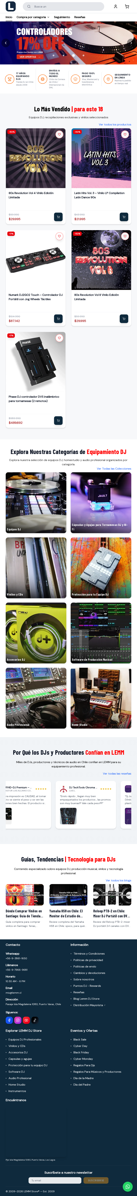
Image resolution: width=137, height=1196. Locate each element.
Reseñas (79, 17)
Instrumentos (17, 1091)
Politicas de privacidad (88, 960)
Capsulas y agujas (20, 1059)
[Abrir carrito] (127, 6)
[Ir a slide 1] (53, 55)
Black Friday (81, 1052)
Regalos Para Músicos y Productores (97, 1072)
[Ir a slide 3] (73, 55)
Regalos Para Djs (84, 1065)
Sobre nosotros (83, 979)
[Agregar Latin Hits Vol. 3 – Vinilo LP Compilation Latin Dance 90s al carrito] (124, 217)
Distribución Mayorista (89, 1005)
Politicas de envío (84, 966)
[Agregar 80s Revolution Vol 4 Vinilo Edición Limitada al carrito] (58, 217)
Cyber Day (80, 1046)
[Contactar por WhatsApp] (128, 1187)
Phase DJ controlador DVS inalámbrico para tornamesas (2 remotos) (34, 399)
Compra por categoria (31, 17)
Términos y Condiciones (89, 953)
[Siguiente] (131, 43)
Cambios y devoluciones (89, 973)
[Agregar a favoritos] (59, 134)
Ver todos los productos (115, 124)
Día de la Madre (83, 1078)
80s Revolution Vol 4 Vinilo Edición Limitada (31, 195)
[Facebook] (9, 1020)
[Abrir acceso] (115, 6)
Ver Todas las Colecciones (114, 468)
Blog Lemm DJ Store (86, 999)
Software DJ (17, 1072)
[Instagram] (17, 1020)
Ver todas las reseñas (117, 773)
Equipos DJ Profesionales (25, 1039)
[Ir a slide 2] (63, 55)
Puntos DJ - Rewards (87, 986)
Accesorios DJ (18, 1052)
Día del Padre (82, 1084)
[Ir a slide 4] (83, 55)
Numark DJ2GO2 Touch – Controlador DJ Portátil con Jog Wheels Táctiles (36, 297)
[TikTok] (35, 1020)
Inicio (9, 17)
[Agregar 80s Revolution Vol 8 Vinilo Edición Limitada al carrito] (124, 318)
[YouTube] (26, 1020)
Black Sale (79, 1039)
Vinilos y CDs (17, 1046)
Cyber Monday (83, 1059)
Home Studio (17, 1084)
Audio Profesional (20, 1078)
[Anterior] (5, 43)
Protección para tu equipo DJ (28, 1065)
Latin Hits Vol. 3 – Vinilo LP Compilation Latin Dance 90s (99, 195)
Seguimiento (62, 17)
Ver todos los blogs (118, 880)
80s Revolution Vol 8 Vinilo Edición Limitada (96, 297)
